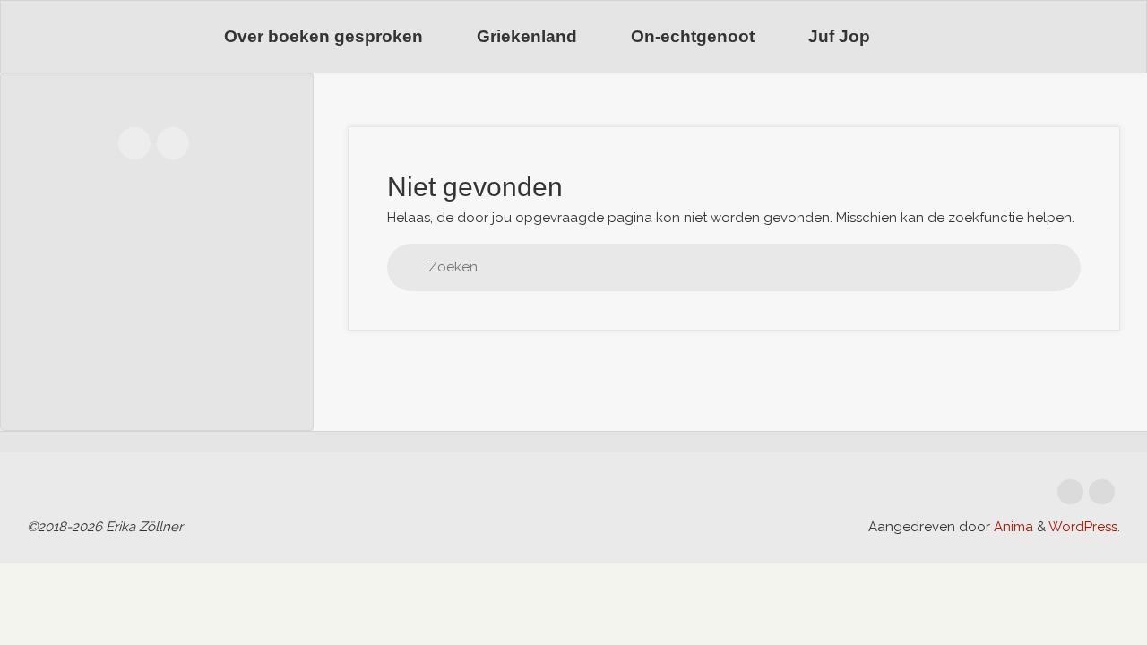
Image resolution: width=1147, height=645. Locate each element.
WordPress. (1084, 527)
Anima (1011, 527)
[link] (919, 37)
